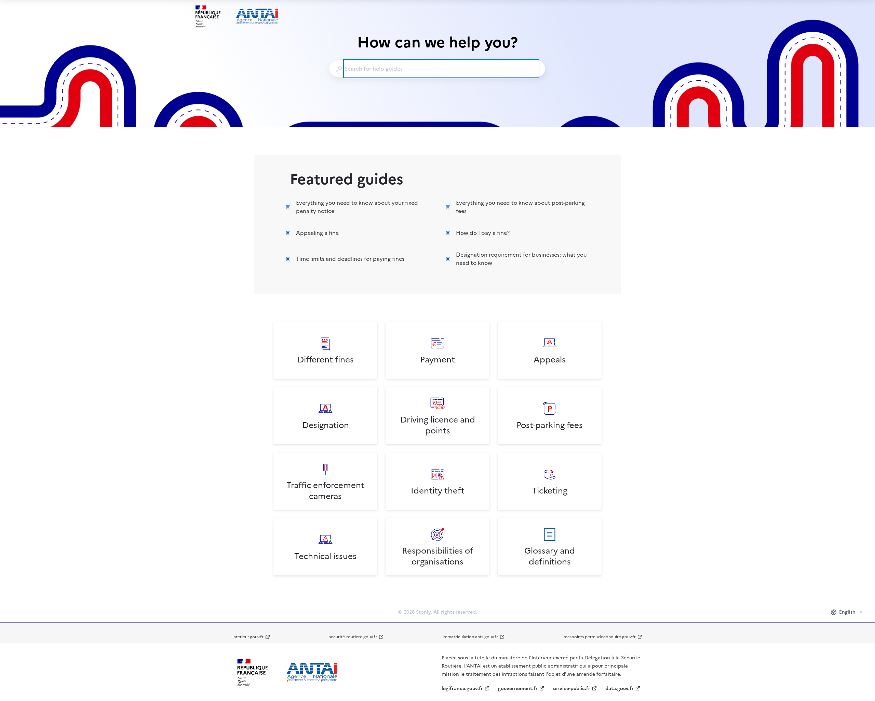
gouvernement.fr (518, 688)
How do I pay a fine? (483, 233)
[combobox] (437, 68)
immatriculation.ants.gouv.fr (470, 637)
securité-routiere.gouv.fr (353, 637)
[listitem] (325, 350)
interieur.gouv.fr (248, 637)
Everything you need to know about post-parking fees (520, 207)
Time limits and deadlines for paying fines (350, 259)
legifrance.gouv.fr (462, 688)
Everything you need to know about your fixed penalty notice (357, 207)
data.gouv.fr (619, 688)
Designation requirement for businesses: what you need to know (521, 259)
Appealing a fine (317, 233)
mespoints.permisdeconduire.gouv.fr (600, 637)
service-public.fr (571, 688)
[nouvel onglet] (287, 672)
